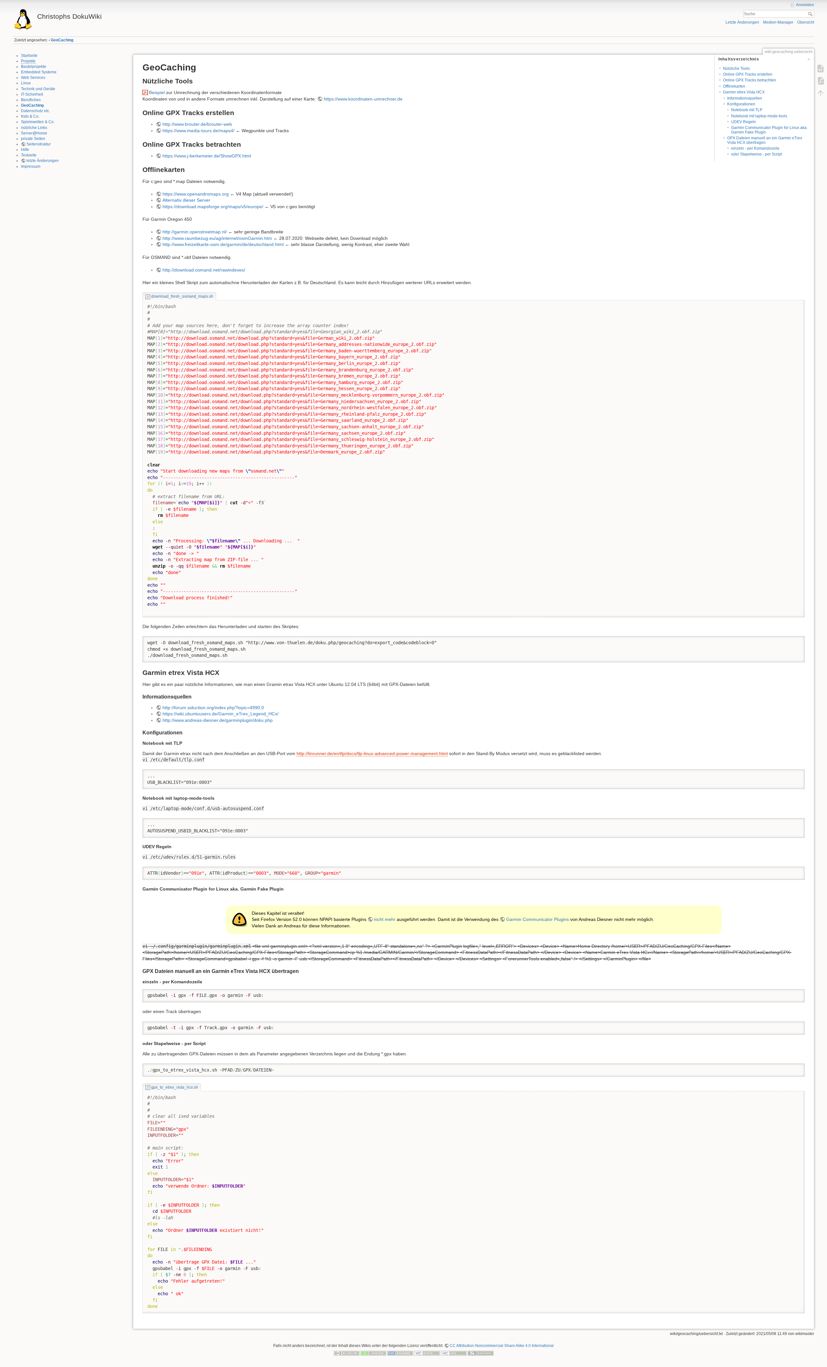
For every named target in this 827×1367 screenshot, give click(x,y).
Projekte (28, 61)
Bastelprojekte (33, 66)
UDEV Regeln (743, 122)
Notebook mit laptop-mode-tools (759, 116)
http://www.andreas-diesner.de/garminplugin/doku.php (217, 720)
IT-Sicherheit (32, 94)
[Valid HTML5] (427, 1353)
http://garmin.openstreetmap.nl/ (194, 231)
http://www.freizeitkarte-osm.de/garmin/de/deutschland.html (223, 244)
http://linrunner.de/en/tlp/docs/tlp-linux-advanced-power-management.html (372, 753)
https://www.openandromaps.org (195, 194)
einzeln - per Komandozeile (755, 148)
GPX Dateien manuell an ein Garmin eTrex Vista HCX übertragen (764, 140)
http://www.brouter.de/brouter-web (197, 124)
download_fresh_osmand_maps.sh (182, 296)
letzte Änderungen (42, 160)
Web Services (33, 77)
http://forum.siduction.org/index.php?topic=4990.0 (213, 707)
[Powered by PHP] (400, 1353)
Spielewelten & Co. (38, 122)
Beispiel (157, 92)
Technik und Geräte (38, 89)
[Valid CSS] (454, 1353)
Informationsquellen (744, 98)
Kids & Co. (30, 116)
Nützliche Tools (736, 68)
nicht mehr (384, 919)
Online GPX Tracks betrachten (749, 80)
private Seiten (33, 138)
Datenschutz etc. (35, 111)
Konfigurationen (741, 104)
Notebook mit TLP (746, 110)
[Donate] (373, 1353)
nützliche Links (34, 127)
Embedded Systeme (39, 72)
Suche (811, 14)
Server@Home (34, 133)
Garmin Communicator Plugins (537, 919)
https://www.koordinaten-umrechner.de (363, 98)
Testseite (29, 155)
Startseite (29, 55)
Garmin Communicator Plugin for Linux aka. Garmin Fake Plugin (769, 129)
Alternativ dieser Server (186, 200)
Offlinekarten (734, 86)
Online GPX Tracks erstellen (747, 74)
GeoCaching (62, 40)
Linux (26, 83)
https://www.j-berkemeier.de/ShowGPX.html (206, 155)
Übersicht (805, 22)
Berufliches (31, 100)
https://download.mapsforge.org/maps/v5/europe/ (212, 206)
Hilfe (25, 149)
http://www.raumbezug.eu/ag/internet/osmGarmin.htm (217, 238)
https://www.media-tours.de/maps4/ (198, 130)
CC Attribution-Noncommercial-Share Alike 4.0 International (502, 1345)
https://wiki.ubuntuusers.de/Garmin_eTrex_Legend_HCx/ (220, 713)
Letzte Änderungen (742, 22)
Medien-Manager (778, 22)
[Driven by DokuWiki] (481, 1353)
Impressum (30, 166)
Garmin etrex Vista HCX (744, 92)
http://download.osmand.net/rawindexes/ (203, 269)
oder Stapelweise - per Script (756, 154)
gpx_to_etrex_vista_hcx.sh (174, 1087)
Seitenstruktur (38, 144)
